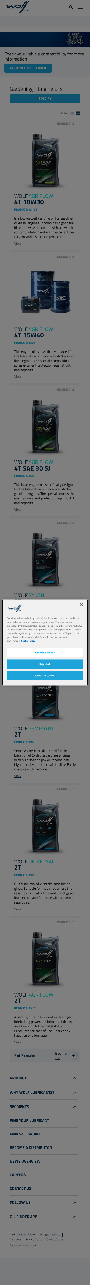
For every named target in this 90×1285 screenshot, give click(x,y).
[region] (45, 642)
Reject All (45, 664)
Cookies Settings (45, 653)
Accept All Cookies (45, 675)
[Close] (82, 604)
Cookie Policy (28, 641)
